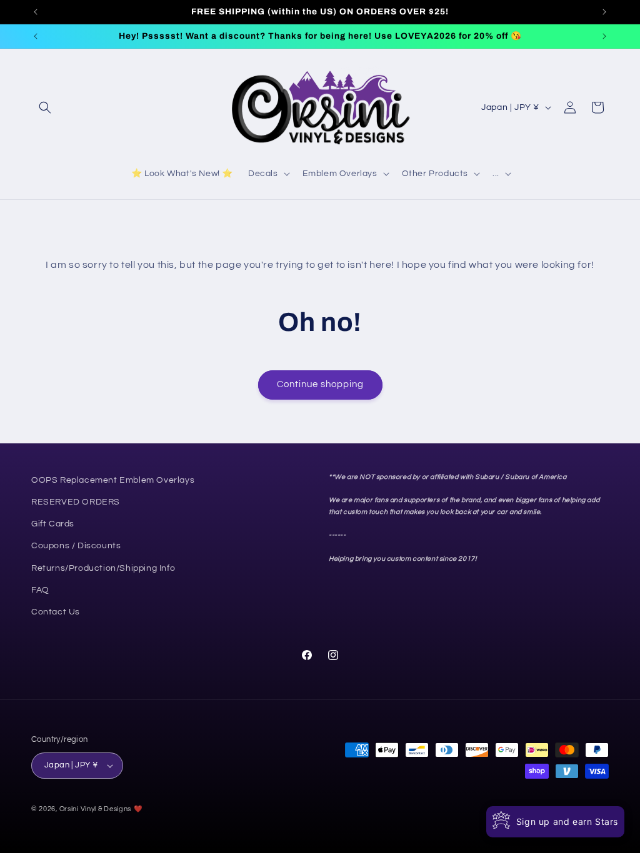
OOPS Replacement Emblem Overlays (112, 480)
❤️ (138, 809)
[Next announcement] (604, 12)
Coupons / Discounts (76, 545)
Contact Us (55, 612)
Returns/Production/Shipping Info (103, 568)
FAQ (40, 590)
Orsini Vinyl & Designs (95, 809)
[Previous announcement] (35, 12)
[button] (45, 107)
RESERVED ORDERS (75, 502)
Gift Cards (52, 524)
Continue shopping (320, 384)
